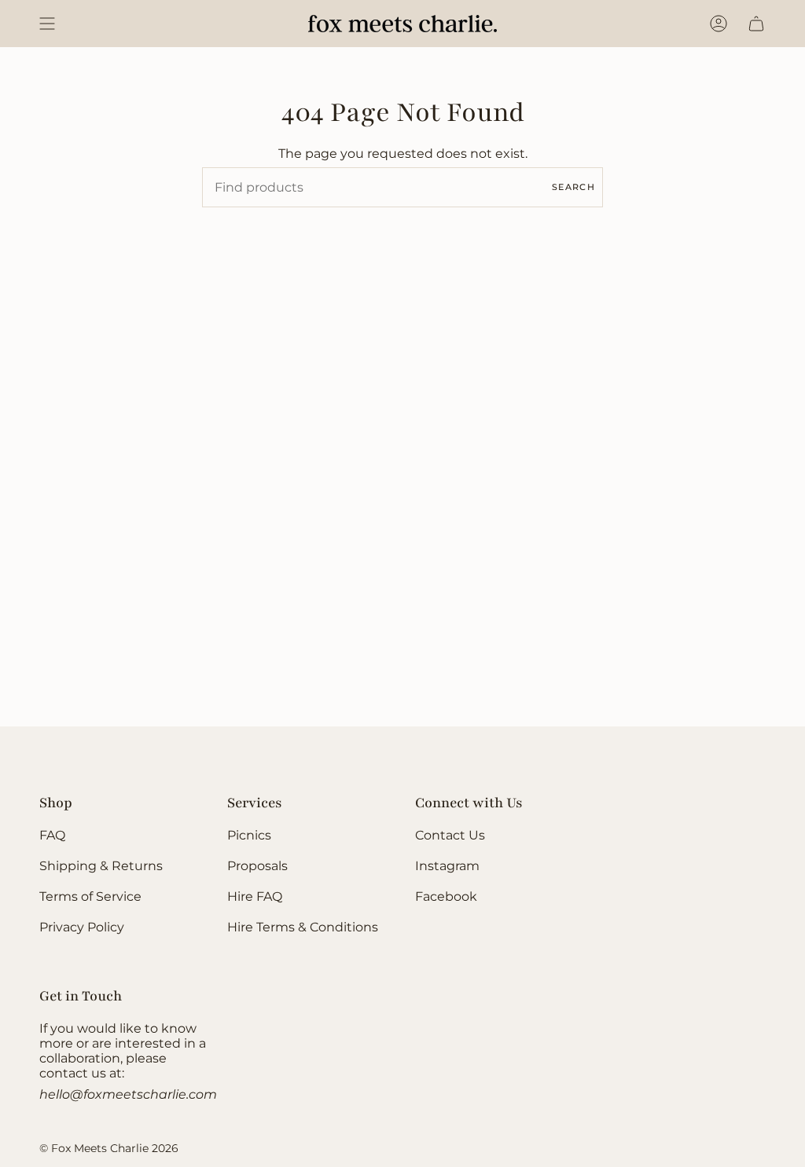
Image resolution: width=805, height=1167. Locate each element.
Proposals (257, 865)
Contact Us (450, 835)
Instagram (447, 865)
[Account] (718, 23)
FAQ (52, 835)
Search (573, 186)
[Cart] (756, 23)
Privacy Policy (81, 927)
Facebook (446, 896)
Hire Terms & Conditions (302, 927)
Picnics (249, 835)
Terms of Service (90, 896)
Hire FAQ (254, 896)
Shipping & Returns (101, 865)
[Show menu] (47, 23)
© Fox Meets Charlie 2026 (108, 1148)
